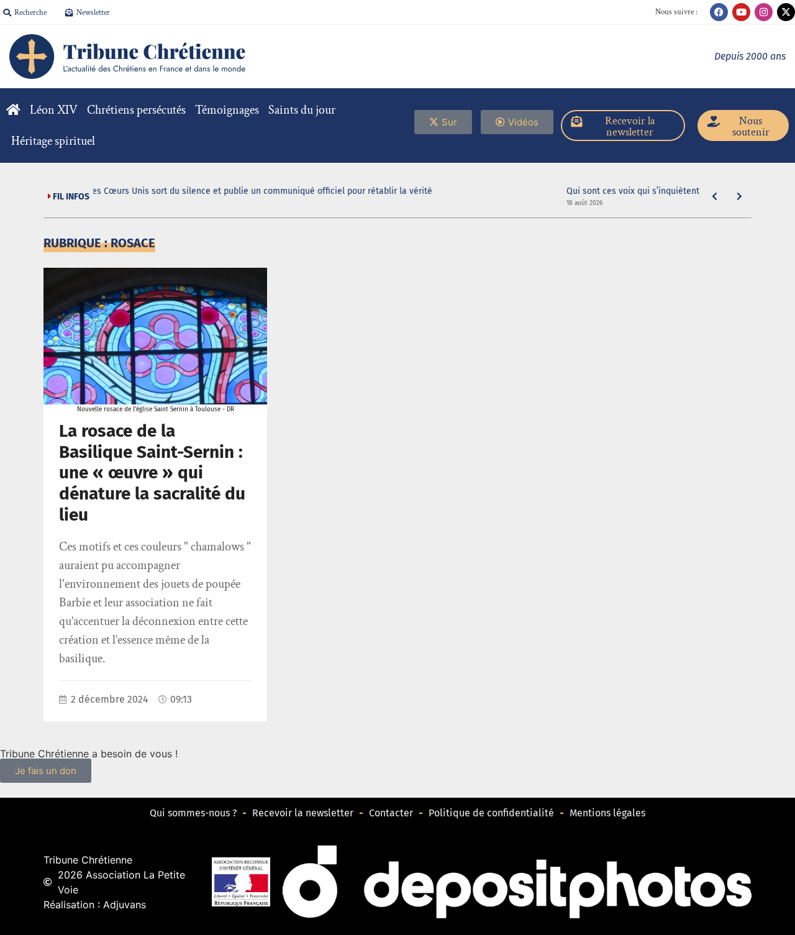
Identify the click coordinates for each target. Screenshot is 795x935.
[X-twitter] (786, 12)
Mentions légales (607, 813)
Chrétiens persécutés (136, 110)
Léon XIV (54, 110)
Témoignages (227, 110)
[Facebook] (719, 12)
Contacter (391, 813)
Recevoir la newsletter (302, 813)
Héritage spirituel (53, 141)
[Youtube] (741, 12)
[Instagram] (764, 12)
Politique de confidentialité (491, 813)
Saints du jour (301, 110)
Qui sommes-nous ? (193, 813)
